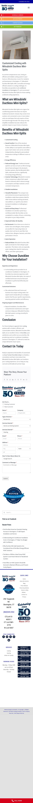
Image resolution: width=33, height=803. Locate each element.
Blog (24, 583)
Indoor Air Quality (8, 655)
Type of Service (7, 417)
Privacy (24, 597)
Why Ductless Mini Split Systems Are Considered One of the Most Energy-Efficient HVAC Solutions (16, 548)
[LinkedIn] (9, 640)
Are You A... (5, 402)
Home (24, 579)
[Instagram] (7, 636)
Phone (19, 436)
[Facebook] (3, 636)
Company (20, 410)
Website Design (7, 709)
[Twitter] (10, 636)
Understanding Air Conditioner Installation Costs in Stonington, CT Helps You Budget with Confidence (15, 540)
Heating (9, 653)
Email (4, 436)
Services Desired (7, 423)
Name (4, 410)
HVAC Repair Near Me (19, 713)
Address (5, 442)
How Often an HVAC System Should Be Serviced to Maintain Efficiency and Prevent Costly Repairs (15, 565)
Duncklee (23, 333)
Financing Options (24, 588)
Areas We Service (24, 581)
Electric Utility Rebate (24, 591)
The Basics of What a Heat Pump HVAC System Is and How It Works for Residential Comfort (15, 557)
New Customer (8, 407)
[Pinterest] (14, 636)
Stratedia (15, 709)
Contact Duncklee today (14, 355)
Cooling (9, 651)
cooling (24, 326)
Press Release (24, 585)
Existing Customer (9, 404)
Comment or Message (9, 462)
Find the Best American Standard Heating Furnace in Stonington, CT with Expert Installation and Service (15, 532)
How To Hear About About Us (11, 456)
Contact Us (24, 594)
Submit (6, 478)
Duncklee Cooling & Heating (15, 711)
